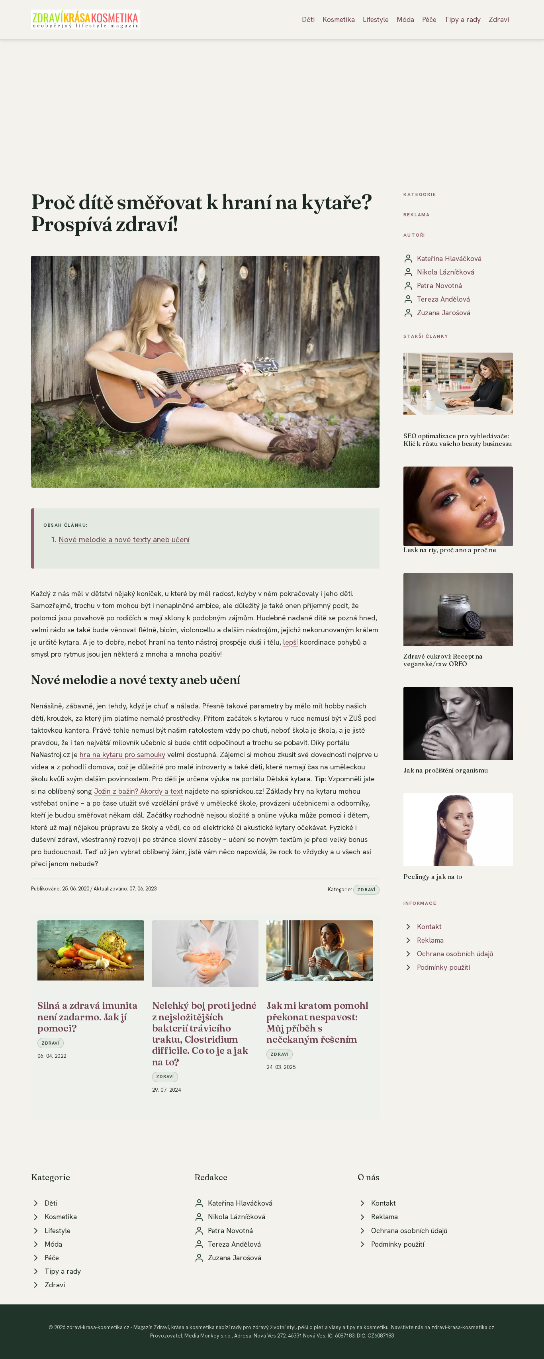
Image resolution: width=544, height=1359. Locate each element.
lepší (290, 642)
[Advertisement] (272, 99)
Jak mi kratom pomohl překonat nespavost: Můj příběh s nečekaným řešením (317, 1022)
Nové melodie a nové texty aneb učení (124, 540)
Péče (429, 19)
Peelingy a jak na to (432, 877)
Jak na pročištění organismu (445, 770)
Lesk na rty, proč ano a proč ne (449, 550)
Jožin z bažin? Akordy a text (138, 791)
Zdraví (499, 19)
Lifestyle (376, 19)
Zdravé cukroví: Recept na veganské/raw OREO (443, 660)
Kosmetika (339, 19)
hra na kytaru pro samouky (122, 754)
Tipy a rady (462, 19)
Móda (405, 19)
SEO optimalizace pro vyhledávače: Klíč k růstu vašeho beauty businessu (457, 439)
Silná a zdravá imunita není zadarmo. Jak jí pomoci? (87, 1017)
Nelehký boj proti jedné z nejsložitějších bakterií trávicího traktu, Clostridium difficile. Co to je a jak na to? (204, 1034)
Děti (308, 19)
